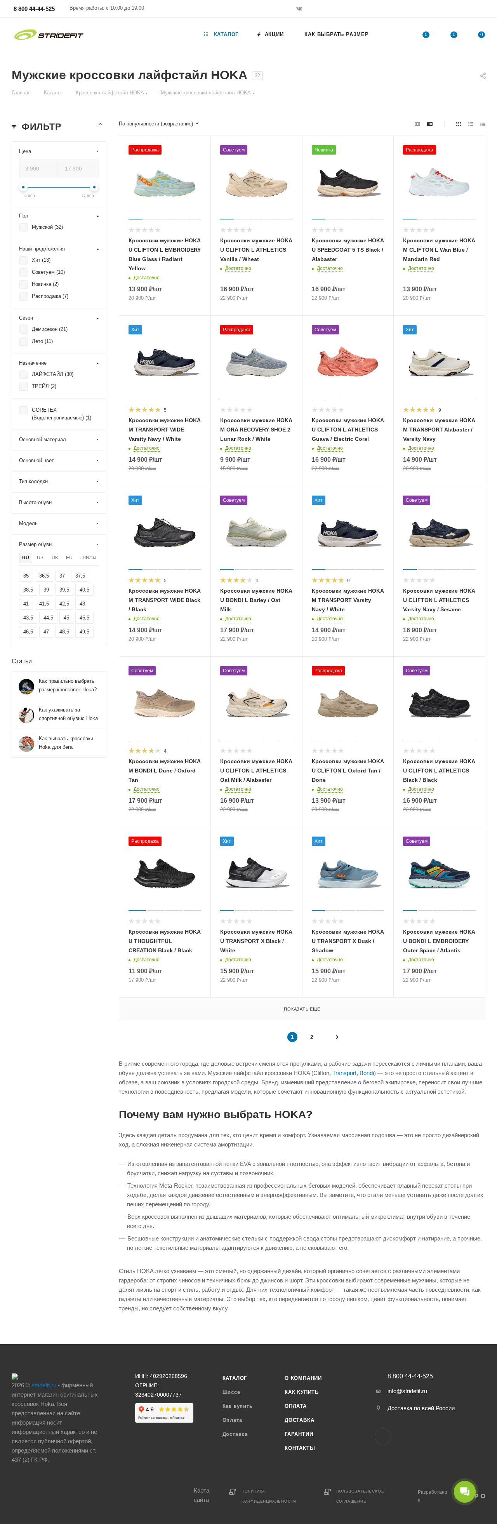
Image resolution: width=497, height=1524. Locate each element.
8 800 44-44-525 (34, 8)
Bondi (367, 1073)
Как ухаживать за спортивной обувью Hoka (68, 714)
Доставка (235, 1434)
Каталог (234, 1378)
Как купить (237, 1406)
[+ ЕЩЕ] (391, 34)
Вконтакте (383, 1436)
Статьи (22, 661)
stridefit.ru (43, 1385)
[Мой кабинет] (481, 10)
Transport (344, 1073)
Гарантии (299, 1434)
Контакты (300, 1448)
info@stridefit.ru (407, 1391)
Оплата (232, 1420)
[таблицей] (483, 124)
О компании (303, 1378)
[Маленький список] (417, 124)
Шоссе (231, 1392)
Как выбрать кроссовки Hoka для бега (66, 743)
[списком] (471, 124)
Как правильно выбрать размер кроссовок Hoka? (68, 685)
